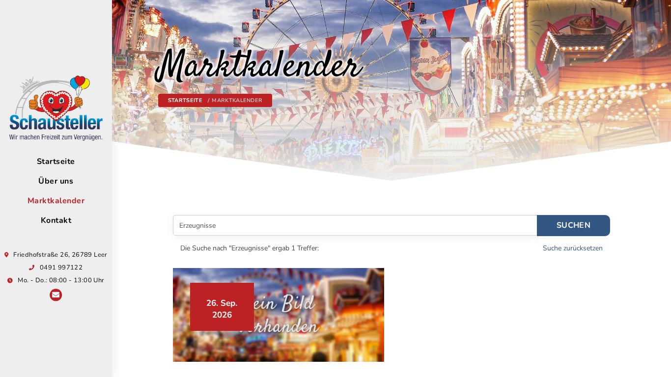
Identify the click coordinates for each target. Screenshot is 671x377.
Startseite (56, 161)
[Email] (56, 295)
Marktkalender (56, 200)
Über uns (55, 181)
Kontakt (56, 220)
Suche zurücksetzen (573, 248)
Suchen (573, 225)
